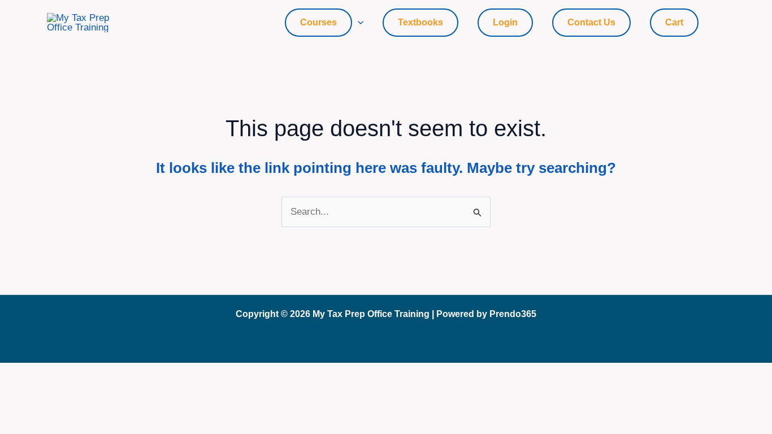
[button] (357, 22)
